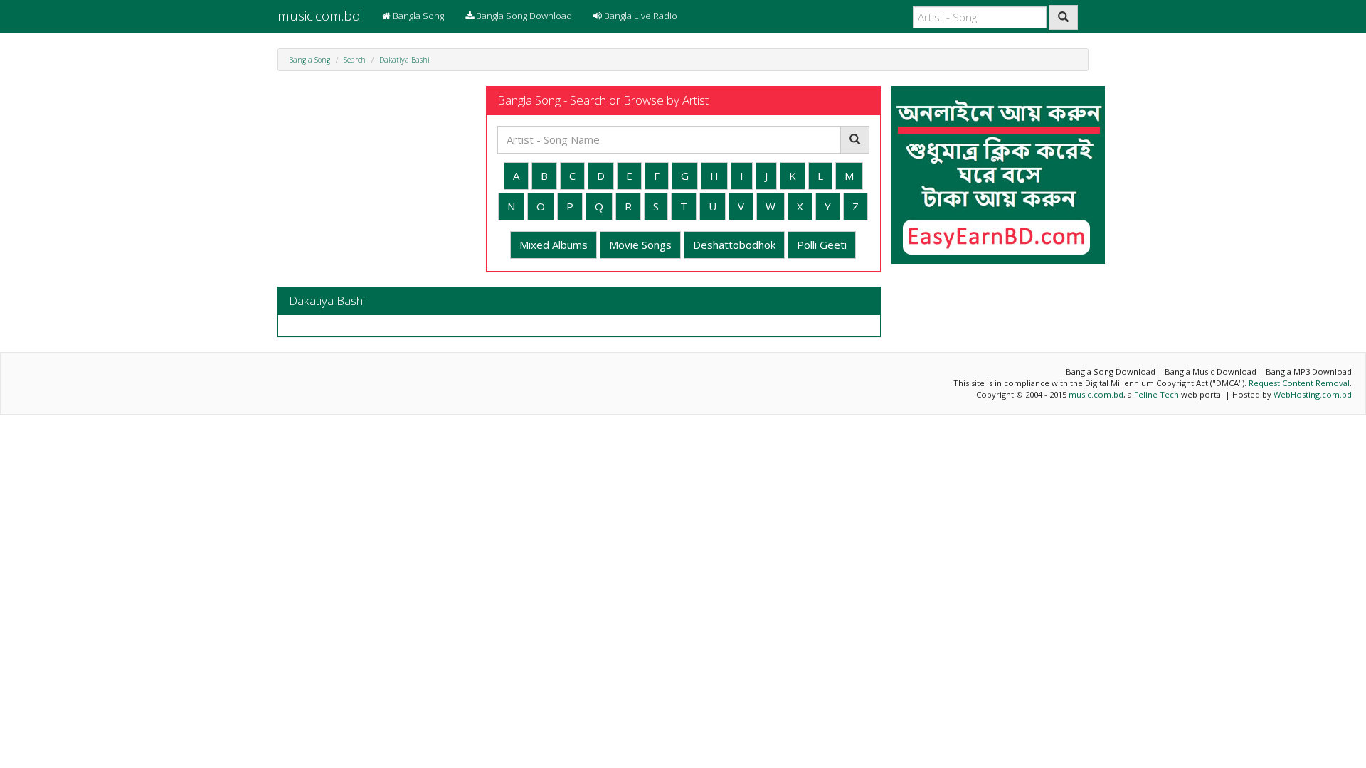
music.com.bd (319, 15)
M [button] (849, 176)
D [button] (601, 176)
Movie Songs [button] (640, 245)
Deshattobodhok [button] (734, 245)
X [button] (800, 206)
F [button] (657, 176)
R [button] (628, 206)
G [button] (685, 176)
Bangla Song (417, 15)
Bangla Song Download (523, 15)
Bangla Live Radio (639, 15)
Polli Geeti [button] (822, 245)
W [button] (770, 206)
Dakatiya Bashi (404, 60)
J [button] (766, 176)
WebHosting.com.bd (1313, 394)
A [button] (516, 176)
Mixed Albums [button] (553, 245)
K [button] (792, 176)
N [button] (511, 206)
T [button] (683, 206)
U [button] (712, 206)
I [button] (741, 176)
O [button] (540, 206)
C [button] (572, 176)
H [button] (714, 176)
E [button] (629, 176)
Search (355, 60)
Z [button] (855, 206)
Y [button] (828, 206)
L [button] (820, 176)
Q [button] (599, 206)
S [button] (656, 206)
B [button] (544, 176)
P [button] (569, 206)
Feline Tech (1156, 394)
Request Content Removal (1299, 383)
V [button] (741, 206)
